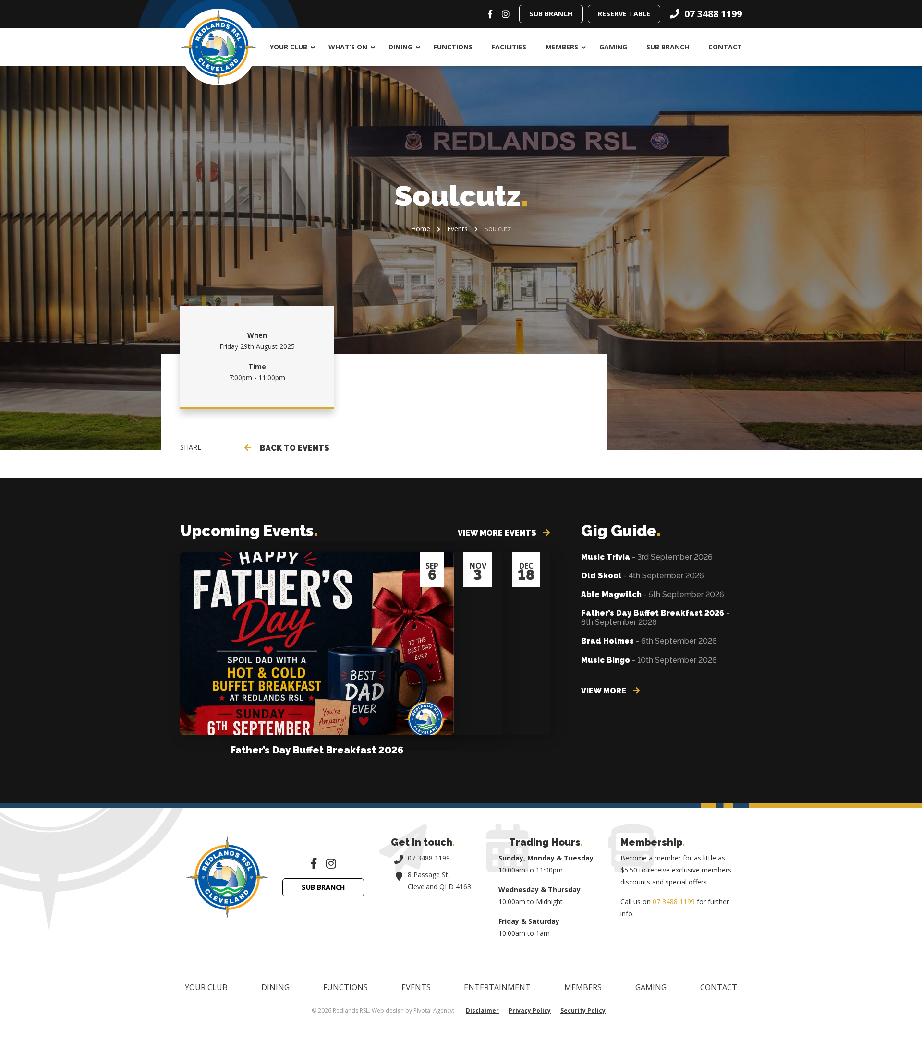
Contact (725, 46)
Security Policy (583, 1010)
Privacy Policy (530, 1010)
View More (604, 690)
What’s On (347, 46)
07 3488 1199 (429, 857)
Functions (453, 46)
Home (420, 228)
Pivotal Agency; (433, 1010)
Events (457, 228)
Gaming (613, 46)
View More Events (498, 532)
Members (562, 46)
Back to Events (292, 448)
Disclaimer (482, 1010)
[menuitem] (289, 47)
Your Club (288, 46)
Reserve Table (624, 13)
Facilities (509, 46)
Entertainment (497, 987)
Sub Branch (551, 13)
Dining (400, 46)
